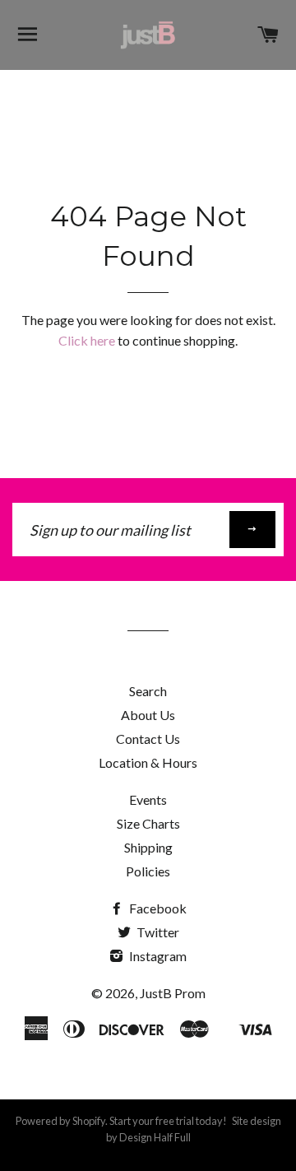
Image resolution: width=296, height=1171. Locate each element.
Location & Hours (148, 762)
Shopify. (90, 1120)
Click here (86, 340)
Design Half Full (155, 1137)
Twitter (156, 932)
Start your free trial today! (167, 1120)
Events (148, 799)
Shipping (148, 847)
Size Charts (148, 823)
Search (148, 691)
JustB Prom (173, 993)
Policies (148, 871)
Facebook (157, 908)
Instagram (157, 956)
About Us (148, 715)
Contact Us (148, 738)
